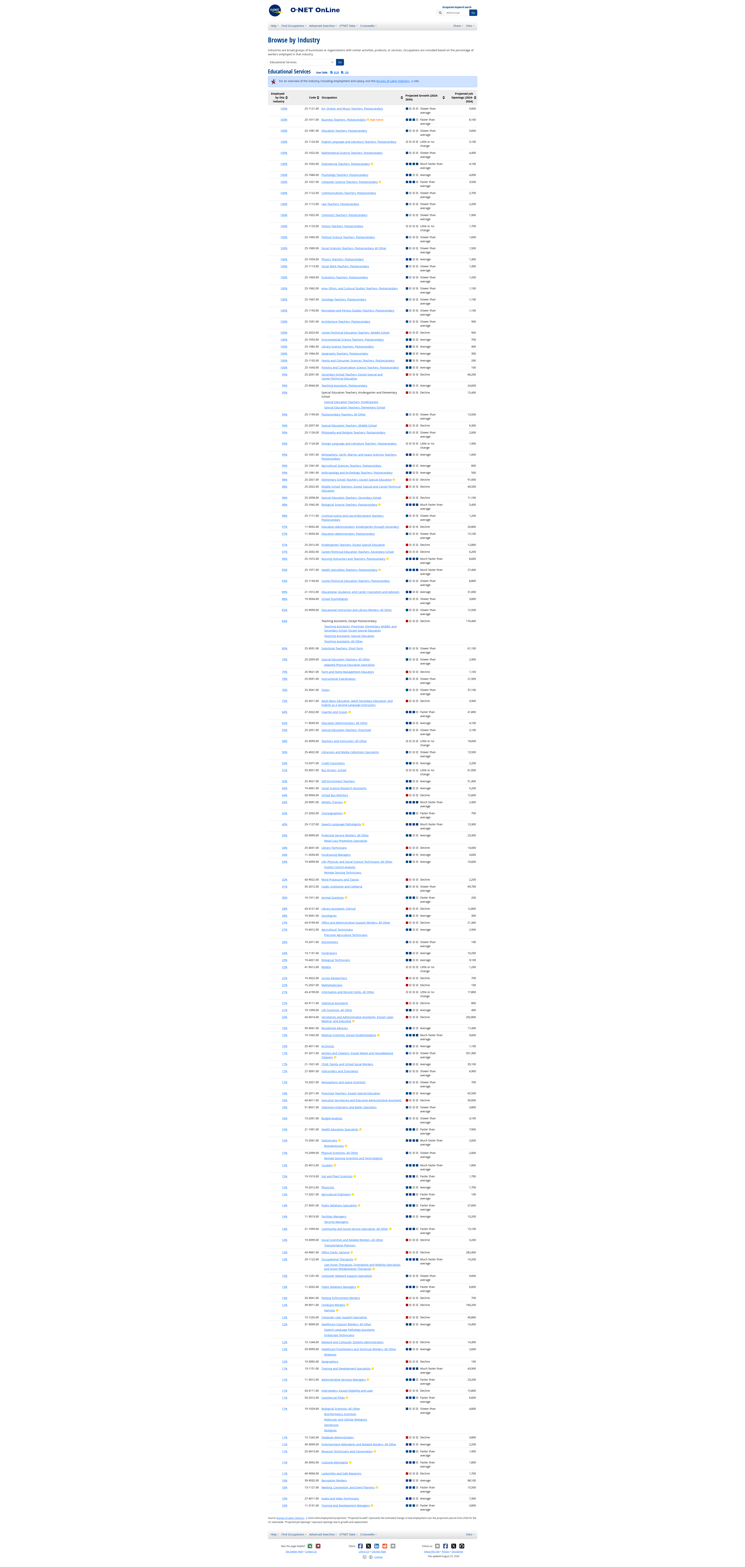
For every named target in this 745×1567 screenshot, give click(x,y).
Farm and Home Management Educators (347, 672)
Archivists (327, 1046)
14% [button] (284, 1205)
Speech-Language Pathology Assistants (349, 1330)
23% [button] (284, 960)
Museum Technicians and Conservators (347, 1451)
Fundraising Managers (336, 855)
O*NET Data (347, 26)
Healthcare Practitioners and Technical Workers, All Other (358, 1349)
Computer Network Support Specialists (346, 1276)
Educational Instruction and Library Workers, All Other (356, 610)
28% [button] (284, 908)
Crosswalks (367, 26)
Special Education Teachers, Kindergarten (351, 402)
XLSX (336, 72)
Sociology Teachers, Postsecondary (343, 299)
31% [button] (284, 886)
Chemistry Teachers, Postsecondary (344, 215)
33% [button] (284, 862)
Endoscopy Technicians (339, 1335)
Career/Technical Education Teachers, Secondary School (357, 552)
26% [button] (284, 942)
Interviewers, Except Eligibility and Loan (347, 1390)
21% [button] (284, 992)
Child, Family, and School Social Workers (347, 1064)
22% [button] (284, 967)
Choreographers (332, 813)
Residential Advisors (334, 1028)
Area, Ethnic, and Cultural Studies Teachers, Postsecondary (359, 288)
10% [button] (284, 1480)
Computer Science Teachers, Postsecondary (349, 182)
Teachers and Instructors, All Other (344, 741)
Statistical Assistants (334, 1003)
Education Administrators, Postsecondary (348, 534)
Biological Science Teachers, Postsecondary (349, 504)
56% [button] (284, 752)
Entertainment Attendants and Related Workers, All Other (358, 1444)
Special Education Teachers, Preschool (346, 730)
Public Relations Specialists (339, 1205)
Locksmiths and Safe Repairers (341, 1473)
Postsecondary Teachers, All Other (343, 414)
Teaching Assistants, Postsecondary (344, 385)
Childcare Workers (333, 1305)
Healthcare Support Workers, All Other (346, 1324)
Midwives (330, 1354)
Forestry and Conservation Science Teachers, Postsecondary (360, 367)
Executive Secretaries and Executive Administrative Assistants (361, 1100)
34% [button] (284, 835)
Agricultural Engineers (336, 1194)
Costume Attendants (334, 1462)
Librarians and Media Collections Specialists (350, 752)
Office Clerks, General (335, 1252)
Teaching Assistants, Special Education (349, 636)
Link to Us (364, 1551)
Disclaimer (457, 1551)
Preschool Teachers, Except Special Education (350, 1093)
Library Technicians (334, 848)
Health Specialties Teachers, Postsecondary (349, 570)
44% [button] (284, 795)
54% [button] (284, 763)
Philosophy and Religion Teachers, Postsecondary (353, 432)
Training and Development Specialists (346, 1368)
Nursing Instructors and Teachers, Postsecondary (353, 559)
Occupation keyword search (456, 7)
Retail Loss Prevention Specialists (345, 841)
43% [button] (284, 802)
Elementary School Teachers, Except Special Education (356, 479)
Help (274, 26)
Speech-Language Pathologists (341, 824)
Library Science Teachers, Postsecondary (347, 346)
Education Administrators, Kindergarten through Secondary (360, 527)
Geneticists (331, 1425)
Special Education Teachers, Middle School (349, 425)
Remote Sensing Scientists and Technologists (353, 1158)
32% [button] (284, 879)
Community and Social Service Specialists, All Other (354, 1229)
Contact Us (311, 1551)
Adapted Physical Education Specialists (349, 665)
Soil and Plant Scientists (337, 1176)
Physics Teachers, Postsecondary (342, 259)
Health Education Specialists (339, 1129)
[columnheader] (278, 97)
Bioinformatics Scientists (340, 1414)
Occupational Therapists (337, 1259)
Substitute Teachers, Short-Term (342, 648)
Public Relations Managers (338, 1287)
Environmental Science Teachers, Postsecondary (352, 339)
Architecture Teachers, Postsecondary (345, 321)
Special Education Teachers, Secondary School (351, 497)
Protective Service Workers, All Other (345, 835)
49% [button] (284, 788)
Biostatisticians (334, 1146)
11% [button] (284, 1368)
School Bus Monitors (334, 795)
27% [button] (284, 922)
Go (473, 13)
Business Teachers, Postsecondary (343, 119)
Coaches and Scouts (334, 712)
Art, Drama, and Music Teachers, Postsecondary (352, 108)
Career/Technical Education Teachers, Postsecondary (355, 581)
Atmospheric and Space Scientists (343, 1082)
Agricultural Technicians (337, 929)
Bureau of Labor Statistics (393, 81)
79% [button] (284, 659)
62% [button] (284, 723)
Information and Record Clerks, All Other (347, 992)
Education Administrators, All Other (344, 723)
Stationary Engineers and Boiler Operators (349, 1107)
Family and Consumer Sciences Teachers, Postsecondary (357, 360)
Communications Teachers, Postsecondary (348, 193)
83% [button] (284, 621)
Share (457, 26)
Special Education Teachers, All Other (345, 659)
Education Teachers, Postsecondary (344, 130)
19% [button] (284, 1028)
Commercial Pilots (333, 1397)
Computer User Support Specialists (344, 1317)
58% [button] (284, 741)
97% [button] (284, 527)
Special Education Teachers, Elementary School (354, 407)
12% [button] (284, 1305)
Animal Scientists (332, 897)
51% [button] (284, 770)
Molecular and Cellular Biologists (345, 1419)
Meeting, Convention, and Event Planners (348, 1487)
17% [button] (284, 1053)
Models (326, 967)
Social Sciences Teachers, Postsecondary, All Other (353, 248)
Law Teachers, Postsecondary (340, 204)
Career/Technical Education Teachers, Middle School (355, 332)
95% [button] (284, 570)
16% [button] (284, 1093)
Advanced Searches (322, 26)
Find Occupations (293, 26)
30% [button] (284, 897)
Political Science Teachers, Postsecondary (348, 237)
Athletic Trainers (332, 802)
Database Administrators (337, 1437)
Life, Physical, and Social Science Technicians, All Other (356, 862)
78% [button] (284, 679)
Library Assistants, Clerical (338, 908)
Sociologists (329, 915)
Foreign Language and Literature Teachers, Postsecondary (359, 443)
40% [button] (284, 824)
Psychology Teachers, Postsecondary (344, 175)
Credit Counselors (333, 763)
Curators (327, 1165)
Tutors (325, 690)
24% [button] (284, 953)
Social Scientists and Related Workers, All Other (352, 1240)
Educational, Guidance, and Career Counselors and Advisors (360, 592)
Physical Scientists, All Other (339, 1153)
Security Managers (336, 1222)
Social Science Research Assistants (343, 788)
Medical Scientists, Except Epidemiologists (348, 1035)
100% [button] (283, 108)
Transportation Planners (340, 1245)
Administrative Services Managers (343, 1379)
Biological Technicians (335, 960)
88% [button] (284, 599)
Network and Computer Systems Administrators (352, 1342)
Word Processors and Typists (340, 879)
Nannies (329, 1310)
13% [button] (284, 1252)
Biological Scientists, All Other (340, 1408)
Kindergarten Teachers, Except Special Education (353, 545)
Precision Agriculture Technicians (345, 935)
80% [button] (284, 648)
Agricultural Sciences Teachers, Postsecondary (351, 465)
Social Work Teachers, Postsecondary (345, 266)
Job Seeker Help (294, 1551)
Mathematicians (331, 985)
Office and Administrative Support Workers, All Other (355, 922)
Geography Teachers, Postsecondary (344, 353)
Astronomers (329, 942)
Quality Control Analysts (339, 867)
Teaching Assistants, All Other (343, 641)
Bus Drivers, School (333, 770)
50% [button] (284, 781)
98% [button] (284, 479)
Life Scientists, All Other (336, 1010)
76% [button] (284, 690)
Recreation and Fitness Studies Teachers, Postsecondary (357, 310)
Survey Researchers (334, 978)
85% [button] (284, 610)
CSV (347, 72)
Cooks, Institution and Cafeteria (341, 886)
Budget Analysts (331, 1118)
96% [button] (284, 559)
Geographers (329, 1361)
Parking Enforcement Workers (340, 1298)
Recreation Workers (334, 1480)
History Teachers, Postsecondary (342, 226)
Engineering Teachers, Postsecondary (345, 164)
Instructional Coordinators (338, 679)
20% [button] (284, 1017)
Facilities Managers (334, 1216)
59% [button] (284, 730)
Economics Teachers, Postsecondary (344, 277)
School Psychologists (334, 599)
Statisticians (329, 1140)
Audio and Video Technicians (340, 1498)
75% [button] (284, 701)
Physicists (327, 1187)
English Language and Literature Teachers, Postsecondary (358, 142)
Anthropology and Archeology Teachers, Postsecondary (356, 472)
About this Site (432, 1551)
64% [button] (284, 712)
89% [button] (284, 592)
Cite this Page (378, 1551)
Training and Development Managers (345, 1505)
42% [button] (284, 813)
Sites (469, 26)
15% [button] (284, 1129)
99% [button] (284, 374)
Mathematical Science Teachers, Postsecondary (352, 153)
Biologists (330, 1430)
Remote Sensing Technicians (342, 872)
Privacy (446, 1551)
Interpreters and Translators (339, 1071)
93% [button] (284, 581)
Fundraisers (329, 953)
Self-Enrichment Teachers (338, 781)
